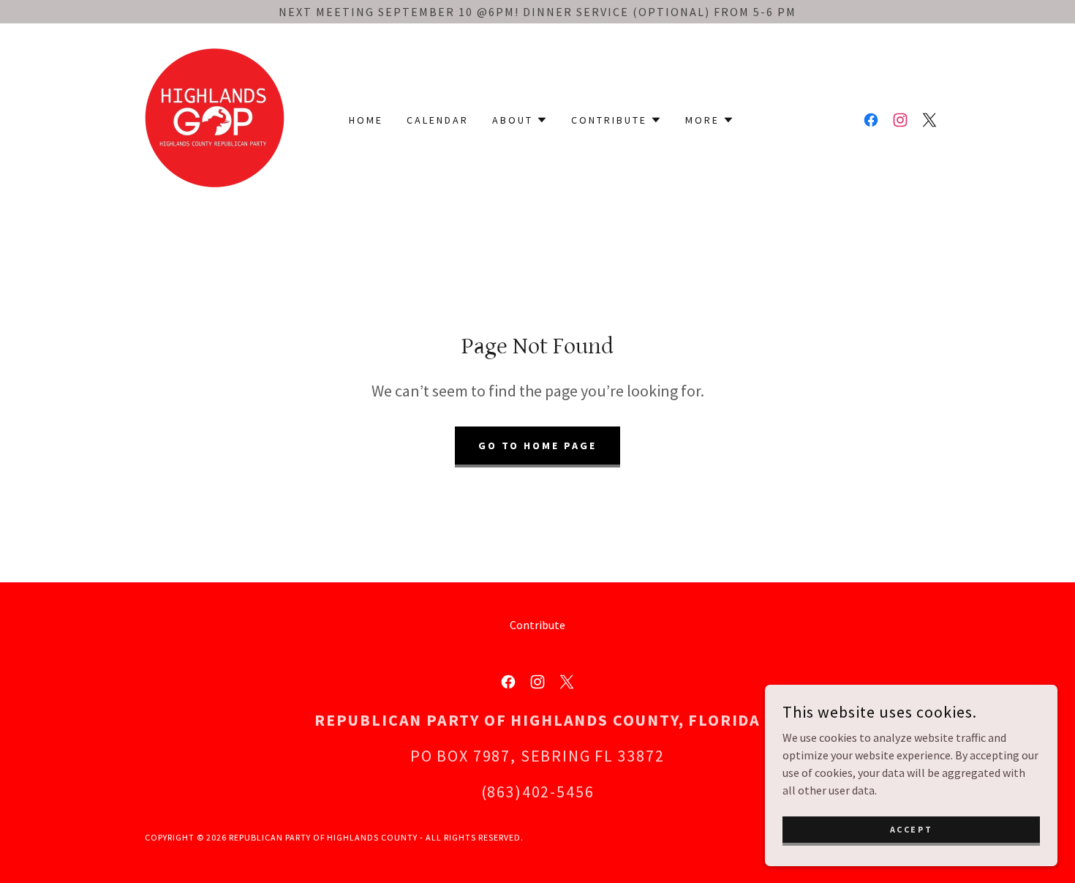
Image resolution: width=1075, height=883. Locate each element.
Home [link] (366, 120)
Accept (911, 829)
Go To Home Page (537, 445)
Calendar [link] (438, 120)
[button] (520, 120)
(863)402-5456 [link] (538, 791)
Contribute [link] (537, 624)
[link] (214, 118)
